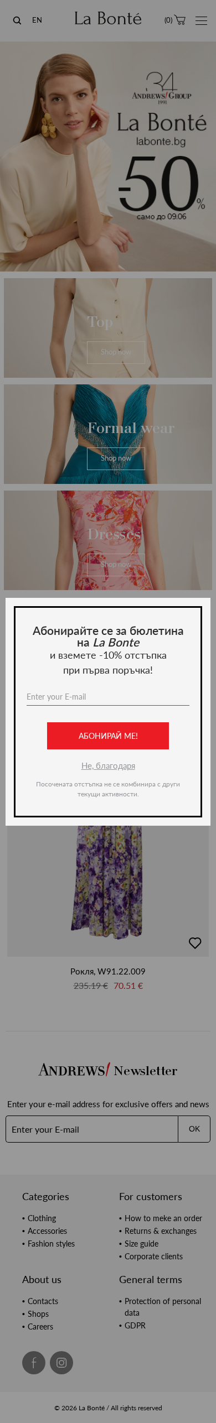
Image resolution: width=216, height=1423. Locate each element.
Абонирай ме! (108, 736)
